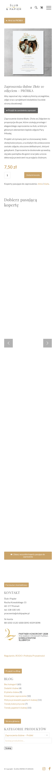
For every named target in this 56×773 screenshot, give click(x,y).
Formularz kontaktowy (16, 585)
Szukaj (8, 748)
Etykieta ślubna (11, 692)
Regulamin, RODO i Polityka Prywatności (24, 655)
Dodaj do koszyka (33, 175)
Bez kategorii (10, 684)
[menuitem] (29, 8)
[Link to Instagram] (44, 768)
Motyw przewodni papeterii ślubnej (20, 700)
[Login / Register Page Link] (29, 8)
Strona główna (13, 721)
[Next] (47, 343)
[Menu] (47, 8)
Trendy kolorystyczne (14, 703)
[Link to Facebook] (50, 768)
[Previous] (8, 343)
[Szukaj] (34, 8)
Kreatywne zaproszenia (15, 696)
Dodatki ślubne (11, 688)
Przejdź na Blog (13, 671)
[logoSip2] (23, 8)
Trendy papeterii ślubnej (15, 707)
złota (40, 183)
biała (46, 183)
